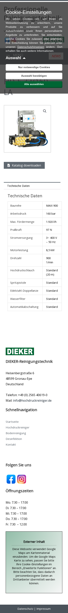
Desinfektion (14, 439)
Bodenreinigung (16, 433)
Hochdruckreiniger (17, 427)
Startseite (12, 422)
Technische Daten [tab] (18, 186)
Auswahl (13, 58)
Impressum (43, 609)
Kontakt (11, 444)
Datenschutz (25, 609)
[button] (44, 111)
